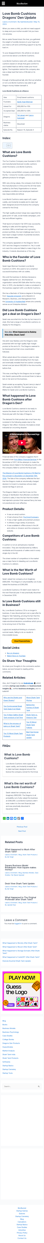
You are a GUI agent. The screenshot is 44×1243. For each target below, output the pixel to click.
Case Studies (7, 1036)
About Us (22, 1235)
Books (4, 1025)
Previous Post (22, 827)
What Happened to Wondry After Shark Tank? (19, 943)
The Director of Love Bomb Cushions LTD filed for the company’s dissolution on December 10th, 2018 (21, 476)
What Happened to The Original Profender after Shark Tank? (20, 898)
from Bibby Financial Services (25, 459)
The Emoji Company (31, 517)
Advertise (22, 1230)
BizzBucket (22, 1208)
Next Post (22, 831)
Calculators (22, 1222)
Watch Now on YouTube (16, 656)
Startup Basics (7, 1066)
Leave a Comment (9, 22)
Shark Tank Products (30, 855)
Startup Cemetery (9, 1069)
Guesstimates (7, 1047)
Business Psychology (10, 1032)
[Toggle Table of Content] (7, 145)
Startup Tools (7, 1073)
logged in (18, 924)
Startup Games (22, 1211)
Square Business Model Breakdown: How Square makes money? (20, 867)
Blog (20, 855)
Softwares (6, 1062)
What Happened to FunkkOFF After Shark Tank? (20, 957)
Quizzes (22, 1214)
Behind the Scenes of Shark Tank (32, 707)
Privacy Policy (22, 1233)
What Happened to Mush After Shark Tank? (20, 850)
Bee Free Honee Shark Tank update (32, 734)
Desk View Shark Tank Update (20, 883)
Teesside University (14, 296)
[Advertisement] (22, 1120)
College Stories (8, 1039)
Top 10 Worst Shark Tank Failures (31, 725)
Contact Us (22, 1238)
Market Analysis (8, 1051)
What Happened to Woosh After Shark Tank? (19, 947)
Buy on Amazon (13, 653)
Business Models (28, 873)
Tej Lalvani (21, 115)
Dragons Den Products (11, 1043)
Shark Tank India (8, 1054)
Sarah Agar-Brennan (25, 102)
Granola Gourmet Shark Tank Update (16, 961)
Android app (28, 683)
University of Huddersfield (15, 302)
